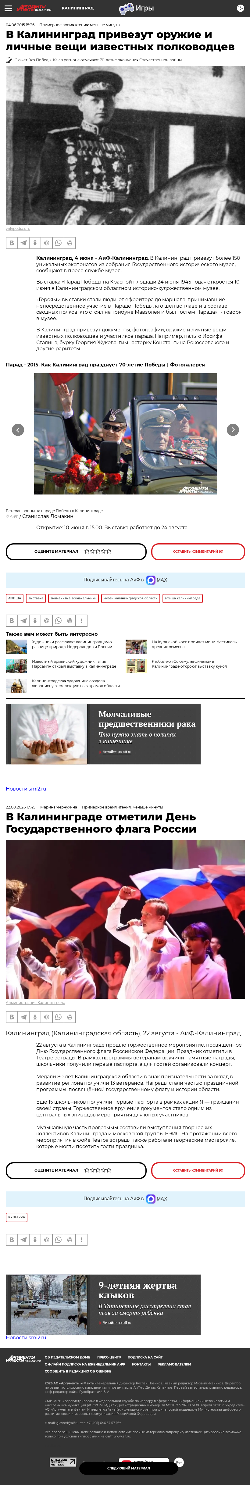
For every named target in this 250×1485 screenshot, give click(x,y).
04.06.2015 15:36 (20, 25)
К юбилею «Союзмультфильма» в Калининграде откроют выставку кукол (189, 664)
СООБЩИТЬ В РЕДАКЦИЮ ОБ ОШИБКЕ (78, 1371)
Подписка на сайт (145, 1357)
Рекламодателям (174, 1364)
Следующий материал (128, 1468)
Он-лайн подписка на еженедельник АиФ (85, 1364)
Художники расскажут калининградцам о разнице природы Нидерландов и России (72, 644)
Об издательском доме (67, 1357)
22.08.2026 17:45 (20, 807)
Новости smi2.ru (26, 789)
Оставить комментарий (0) (198, 552)
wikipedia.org (18, 228)
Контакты (141, 1364)
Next (233, 430)
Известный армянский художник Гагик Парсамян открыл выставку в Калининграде (74, 664)
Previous (18, 430)
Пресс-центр (109, 1357)
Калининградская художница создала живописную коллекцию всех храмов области (76, 683)
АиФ (14, 516)
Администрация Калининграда (35, 1002)
